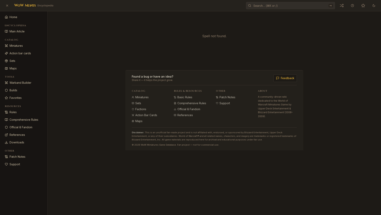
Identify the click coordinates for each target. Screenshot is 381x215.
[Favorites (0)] (363, 5)
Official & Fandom (188, 109)
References (185, 115)
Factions (140, 109)
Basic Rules (184, 97)
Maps (138, 121)
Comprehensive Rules (191, 103)
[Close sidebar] (7, 6)
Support (224, 103)
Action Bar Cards (146, 115)
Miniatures (142, 97)
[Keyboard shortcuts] (352, 6)
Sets (138, 103)
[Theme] (374, 6)
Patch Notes (227, 97)
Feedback (287, 78)
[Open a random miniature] (341, 5)
